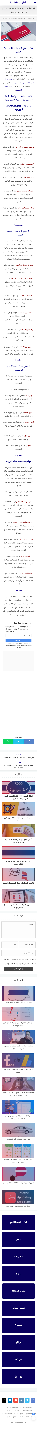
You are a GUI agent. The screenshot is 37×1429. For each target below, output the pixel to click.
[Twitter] (27, 1400)
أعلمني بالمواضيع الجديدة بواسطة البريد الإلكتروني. (18, 964)
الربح (21, 1413)
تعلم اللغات (28, 1417)
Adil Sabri (30, 18)
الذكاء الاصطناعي (31, 1413)
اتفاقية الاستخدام (12, 1407)
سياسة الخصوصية (27, 1410)
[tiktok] (4, 1400)
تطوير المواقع (8, 1413)
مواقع (14, 1417)
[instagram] (21, 1400)
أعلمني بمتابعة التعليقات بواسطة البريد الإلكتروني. (18, 959)
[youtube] (15, 1400)
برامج (16, 1413)
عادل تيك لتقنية (18, 3)
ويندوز (8, 1417)
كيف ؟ (21, 1417)
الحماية (9, 1410)
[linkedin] (10, 1400)
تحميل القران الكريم (26, 1407)
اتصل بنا (16, 1410)
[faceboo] (33, 1400)
